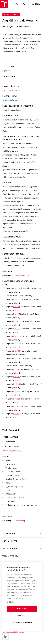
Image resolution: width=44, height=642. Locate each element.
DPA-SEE (16, 329)
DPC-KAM (17, 384)
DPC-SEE (16, 399)
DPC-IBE (16, 377)
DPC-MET (17, 391)
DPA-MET (17, 321)
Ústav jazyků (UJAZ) (10, 100)
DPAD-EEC (17, 351)
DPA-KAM (17, 314)
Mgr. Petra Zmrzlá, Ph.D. (12, 90)
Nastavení (22, 616)
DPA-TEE (16, 336)
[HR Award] (5, 636)
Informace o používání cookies (13, 632)
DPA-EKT (16, 306)
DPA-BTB (16, 288)
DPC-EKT (16, 369)
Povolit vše (22, 609)
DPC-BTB (16, 358)
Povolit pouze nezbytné (22, 622)
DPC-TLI (16, 413)
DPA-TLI (16, 343)
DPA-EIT (16, 299)
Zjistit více (11, 602)
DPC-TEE (16, 406)
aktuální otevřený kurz (20, 275)
